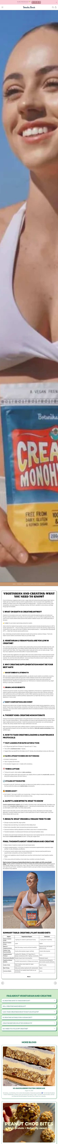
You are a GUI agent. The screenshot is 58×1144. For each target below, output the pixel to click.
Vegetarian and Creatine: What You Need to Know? (34, 584)
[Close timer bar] (56, 2)
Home (14, 584)
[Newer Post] (55, 983)
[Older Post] (2, 983)
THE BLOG (19, 584)
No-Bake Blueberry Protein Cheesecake (29, 1088)
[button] (53, 7)
